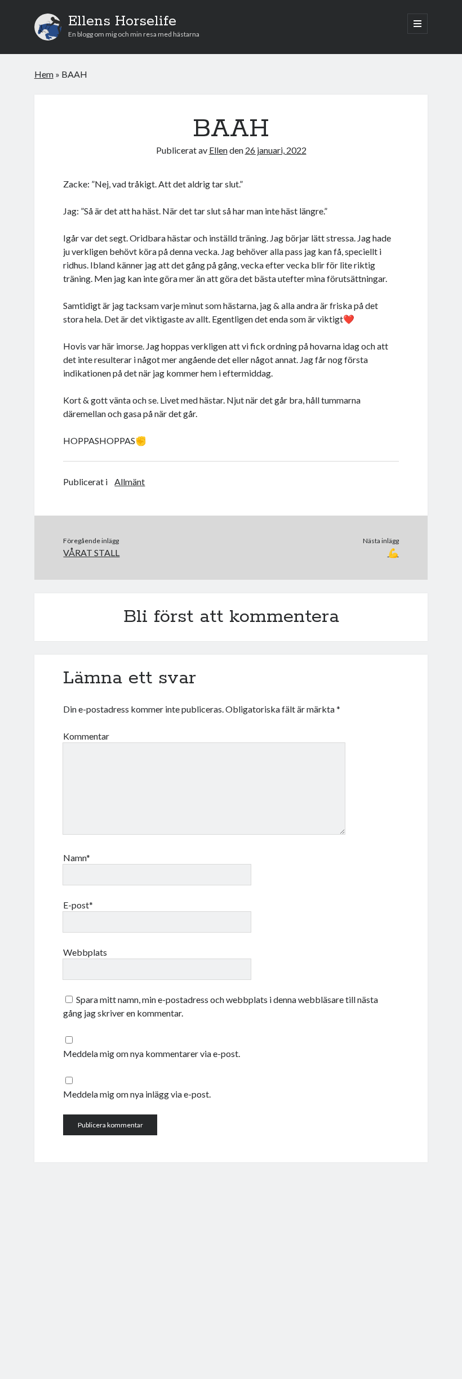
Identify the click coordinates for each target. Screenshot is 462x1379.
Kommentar (86, 736)
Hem (44, 74)
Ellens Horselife (122, 21)
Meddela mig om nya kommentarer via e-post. (151, 1053)
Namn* (76, 857)
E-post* (78, 904)
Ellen (218, 150)
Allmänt (129, 481)
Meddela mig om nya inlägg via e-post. (137, 1094)
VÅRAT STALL (91, 552)
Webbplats (85, 952)
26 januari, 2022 (275, 150)
